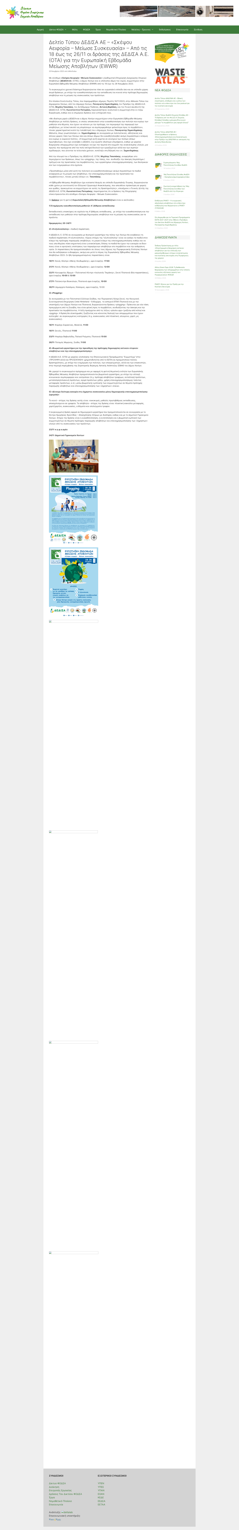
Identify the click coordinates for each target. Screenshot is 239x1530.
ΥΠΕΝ (101, 1483)
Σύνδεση (198, 29)
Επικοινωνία (182, 29)
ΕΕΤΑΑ (101, 1504)
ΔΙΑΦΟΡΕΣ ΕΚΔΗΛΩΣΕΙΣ (171, 154)
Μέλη (74, 29)
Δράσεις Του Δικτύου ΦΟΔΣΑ (65, 1494)
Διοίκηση (54, 1487)
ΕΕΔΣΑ (101, 1501)
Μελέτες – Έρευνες (141, 29)
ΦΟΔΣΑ (86, 29)
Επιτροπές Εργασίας (60, 1490)
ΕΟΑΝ (101, 1494)
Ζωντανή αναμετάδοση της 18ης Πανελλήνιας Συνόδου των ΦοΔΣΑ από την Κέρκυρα (176, 188)
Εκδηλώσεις (165, 29)
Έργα (98, 29)
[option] (138, 13)
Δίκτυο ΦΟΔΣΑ (57, 1483)
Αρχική (40, 29)
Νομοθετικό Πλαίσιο (116, 29)
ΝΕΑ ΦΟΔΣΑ (163, 90)
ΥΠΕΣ (101, 1487)
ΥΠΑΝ (101, 1490)
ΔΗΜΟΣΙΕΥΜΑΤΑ (166, 237)
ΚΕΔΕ (101, 1497)
